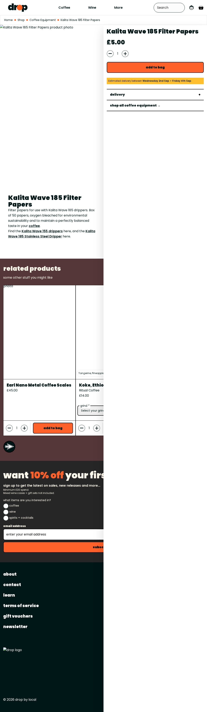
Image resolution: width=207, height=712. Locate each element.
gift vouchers (18, 616)
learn (9, 595)
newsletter (15, 626)
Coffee (64, 7)
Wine (92, 7)
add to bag (155, 67)
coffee (34, 226)
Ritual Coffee (89, 390)
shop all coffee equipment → (135, 105)
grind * (85, 406)
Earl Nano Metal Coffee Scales (39, 385)
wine (12, 512)
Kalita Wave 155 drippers (42, 231)
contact (12, 585)
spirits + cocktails (21, 518)
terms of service (21, 605)
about (10, 574)
